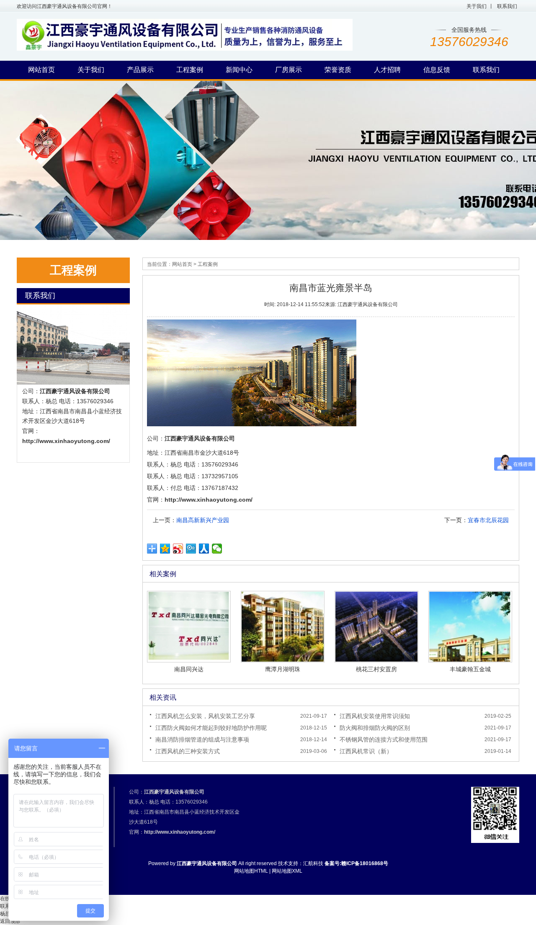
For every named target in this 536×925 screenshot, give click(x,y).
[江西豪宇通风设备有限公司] (185, 49)
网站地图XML (287, 871)
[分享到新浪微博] (178, 549)
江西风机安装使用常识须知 (375, 716)
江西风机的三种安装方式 (187, 751)
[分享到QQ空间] (165, 549)
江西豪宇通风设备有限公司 (75, 391)
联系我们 (507, 6)
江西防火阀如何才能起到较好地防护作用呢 (211, 727)
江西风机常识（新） (366, 751)
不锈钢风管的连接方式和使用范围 (384, 739)
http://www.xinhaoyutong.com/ (66, 441)
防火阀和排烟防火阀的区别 (375, 727)
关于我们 (476, 6)
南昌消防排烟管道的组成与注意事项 (202, 739)
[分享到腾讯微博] (191, 549)
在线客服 (10, 899)
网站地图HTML (251, 871)
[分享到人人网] (204, 549)
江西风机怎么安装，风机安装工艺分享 (205, 716)
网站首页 (182, 264)
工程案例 (208, 264)
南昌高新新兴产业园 (202, 520)
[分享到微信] (217, 549)
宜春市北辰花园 (488, 520)
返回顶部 (10, 921)
